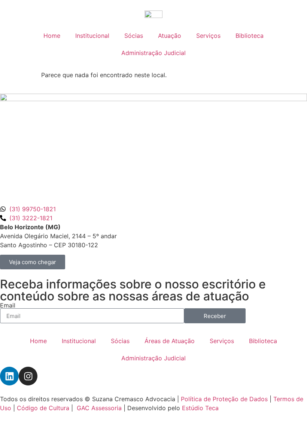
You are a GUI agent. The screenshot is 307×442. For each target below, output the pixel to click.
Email (7, 305)
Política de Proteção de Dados (224, 399)
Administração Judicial (153, 53)
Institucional (92, 35)
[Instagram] (28, 376)
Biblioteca (249, 35)
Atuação (169, 35)
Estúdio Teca (200, 408)
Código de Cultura (43, 408)
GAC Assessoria (99, 408)
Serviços (208, 35)
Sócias (133, 35)
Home (51, 35)
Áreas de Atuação (170, 341)
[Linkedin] (9, 376)
